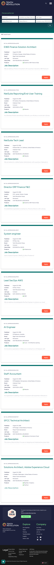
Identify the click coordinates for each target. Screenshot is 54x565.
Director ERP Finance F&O (17, 187)
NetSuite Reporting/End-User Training (23, 93)
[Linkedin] (37, 539)
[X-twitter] (37, 537)
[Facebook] (40, 539)
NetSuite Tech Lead (14, 140)
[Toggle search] (46, 3)
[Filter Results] (50, 25)
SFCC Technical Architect (17, 420)
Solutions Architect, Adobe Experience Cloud (26, 467)
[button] (51, 3)
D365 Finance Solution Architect (20, 47)
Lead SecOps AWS (13, 280)
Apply (46, 77)
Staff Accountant (12, 374)
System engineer (12, 233)
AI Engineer (9, 327)
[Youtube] (40, 537)
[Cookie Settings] (3, 562)
